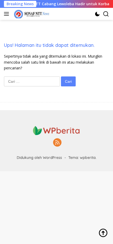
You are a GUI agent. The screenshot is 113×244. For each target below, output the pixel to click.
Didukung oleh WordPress (39, 157)
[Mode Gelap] (97, 14)
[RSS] (57, 142)
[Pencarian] (106, 14)
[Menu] (7, 13)
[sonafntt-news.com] (31, 13)
